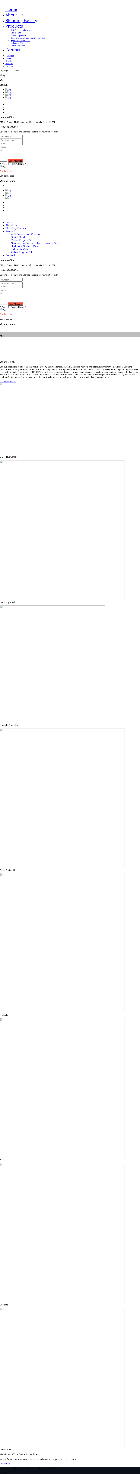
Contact (13, 50)
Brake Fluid (16, 32)
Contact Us (5, 1463)
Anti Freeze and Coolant (21, 30)
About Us (14, 15)
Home (11, 9)
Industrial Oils (17, 43)
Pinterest (9, 63)
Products (14, 26)
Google (8, 61)
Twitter (8, 58)
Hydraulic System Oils (20, 40)
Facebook (9, 55)
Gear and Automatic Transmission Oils (28, 38)
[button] (8, 381)
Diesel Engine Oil (18, 35)
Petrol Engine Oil (18, 45)
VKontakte (10, 66)
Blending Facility (21, 20)
